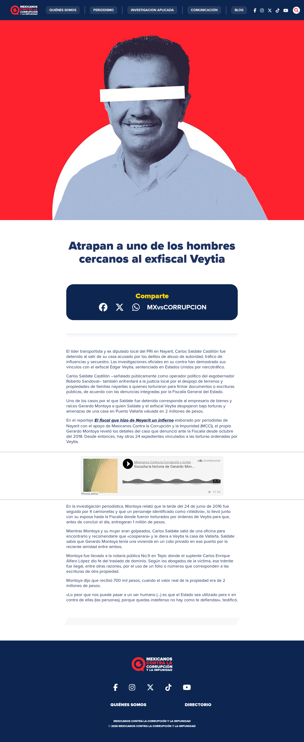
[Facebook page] (255, 10)
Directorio (198, 705)
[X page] (270, 10)
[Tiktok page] (168, 686)
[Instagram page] (262, 10)
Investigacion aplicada (152, 10)
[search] (296, 10)
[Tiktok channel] (278, 10)
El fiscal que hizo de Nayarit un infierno (134, 420)
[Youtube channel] (285, 10)
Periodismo (103, 10)
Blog (239, 10)
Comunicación (204, 10)
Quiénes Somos (62, 10)
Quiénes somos (128, 705)
